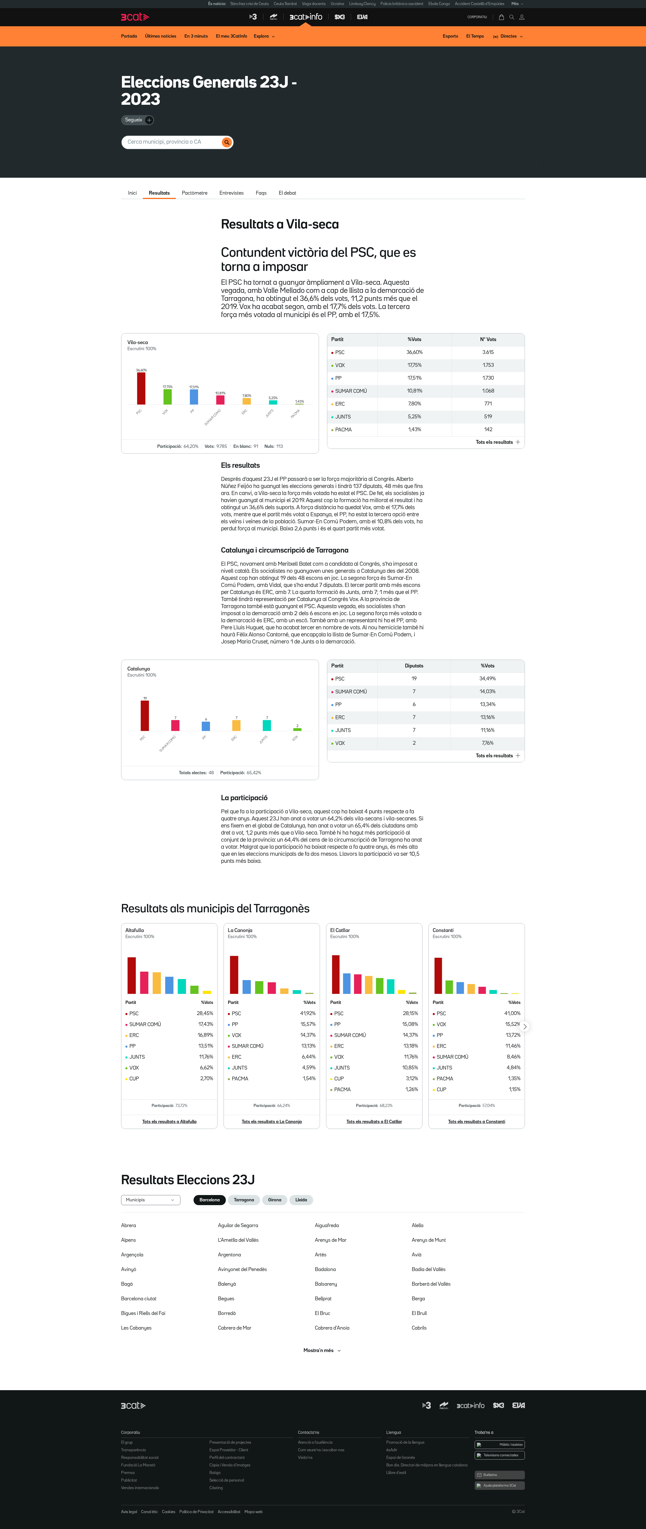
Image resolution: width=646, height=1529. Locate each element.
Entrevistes (232, 193)
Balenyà (227, 1284)
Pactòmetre (194, 193)
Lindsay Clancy (362, 4)
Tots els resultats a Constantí (476, 1122)
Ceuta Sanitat (285, 4)
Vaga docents (314, 4)
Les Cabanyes (136, 1328)
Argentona (229, 1255)
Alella (417, 1225)
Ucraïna (337, 4)
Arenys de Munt (429, 1240)
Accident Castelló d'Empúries (479, 4)
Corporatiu (477, 17)
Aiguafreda (327, 1225)
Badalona (325, 1269)
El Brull (419, 1313)
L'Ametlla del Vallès (238, 1240)
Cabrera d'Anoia (332, 1328)
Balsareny (326, 1284)
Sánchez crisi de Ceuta (249, 4)
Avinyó (128, 1269)
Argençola (132, 1255)
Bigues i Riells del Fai (143, 1313)
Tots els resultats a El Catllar (374, 1122)
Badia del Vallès (429, 1269)
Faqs (261, 193)
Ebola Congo (439, 4)
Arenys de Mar (330, 1240)
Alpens (128, 1240)
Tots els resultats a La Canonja (272, 1122)
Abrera (128, 1225)
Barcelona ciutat (138, 1299)
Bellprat (323, 1299)
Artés (321, 1255)
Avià (416, 1255)
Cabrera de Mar (234, 1328)
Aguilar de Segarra (238, 1225)
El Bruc (322, 1313)
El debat (287, 193)
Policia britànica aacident (402, 4)
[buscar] (227, 142)
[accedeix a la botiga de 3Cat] (502, 17)
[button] (426, 442)
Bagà (127, 1284)
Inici (132, 193)
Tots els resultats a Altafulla (169, 1122)
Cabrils (419, 1328)
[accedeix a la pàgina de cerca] (512, 17)
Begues (226, 1299)
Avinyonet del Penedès (242, 1269)
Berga (418, 1299)
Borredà (227, 1313)
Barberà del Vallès (431, 1284)
